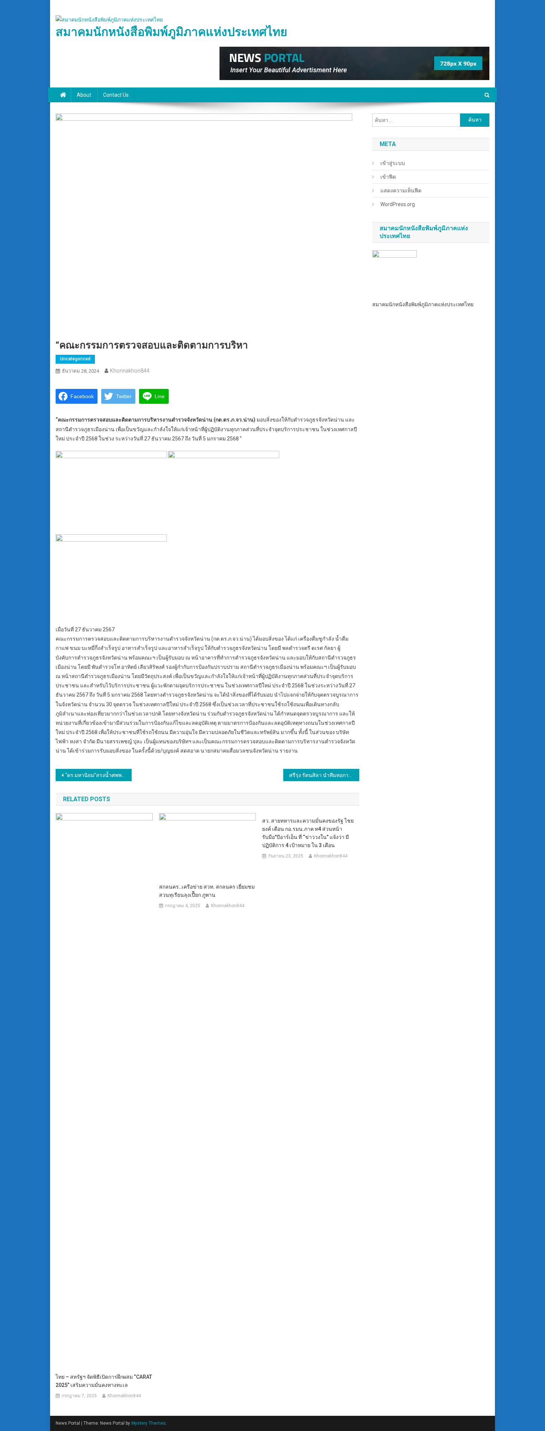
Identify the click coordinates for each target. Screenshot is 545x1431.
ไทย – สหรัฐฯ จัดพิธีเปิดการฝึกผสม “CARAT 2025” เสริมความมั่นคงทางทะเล (104, 1381)
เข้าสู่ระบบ (392, 163)
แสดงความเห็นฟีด (401, 191)
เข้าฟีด (388, 177)
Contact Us (116, 95)
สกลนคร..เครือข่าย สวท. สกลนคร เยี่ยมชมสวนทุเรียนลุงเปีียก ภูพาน (207, 891)
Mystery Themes (148, 1423)
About (84, 95)
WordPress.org (397, 204)
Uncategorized (75, 358)
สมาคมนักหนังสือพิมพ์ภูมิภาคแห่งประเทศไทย (171, 32)
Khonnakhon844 (129, 371)
